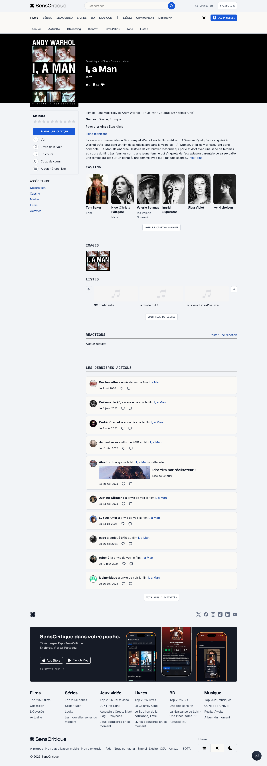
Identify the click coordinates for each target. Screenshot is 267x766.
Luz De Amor (108, 518)
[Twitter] (198, 615)
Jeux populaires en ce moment (115, 724)
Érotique (115, 119)
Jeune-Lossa (108, 442)
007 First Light (110, 706)
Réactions (95, 334)
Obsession (37, 706)
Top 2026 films (40, 700)
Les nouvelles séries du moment (81, 720)
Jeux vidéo (111, 692)
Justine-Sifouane (111, 498)
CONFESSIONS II (216, 706)
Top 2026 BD (178, 700)
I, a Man (125, 61)
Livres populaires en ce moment (151, 724)
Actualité (36, 717)
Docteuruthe (108, 382)
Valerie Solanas (148, 207)
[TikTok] (220, 615)
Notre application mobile (62, 748)
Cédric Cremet (109, 422)
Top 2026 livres (145, 700)
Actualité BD (178, 722)
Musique (212, 692)
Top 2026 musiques (217, 700)
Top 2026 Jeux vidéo (114, 700)
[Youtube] (235, 615)
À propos (36, 748)
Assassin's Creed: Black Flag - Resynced (116, 714)
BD (172, 692)
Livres (141, 692)
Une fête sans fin (181, 706)
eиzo (102, 537)
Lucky (69, 711)
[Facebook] (206, 615)
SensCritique (93, 61)
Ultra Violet (196, 207)
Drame (114, 61)
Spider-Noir (73, 706)
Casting (93, 167)
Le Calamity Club (146, 706)
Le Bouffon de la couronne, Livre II (147, 714)
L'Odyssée (37, 711)
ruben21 (104, 557)
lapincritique (108, 577)
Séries (71, 692)
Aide (109, 748)
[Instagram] (213, 615)
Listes (92, 279)
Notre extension (92, 748)
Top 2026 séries (76, 700)
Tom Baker (93, 207)
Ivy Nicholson (223, 207)
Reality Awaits (213, 711)
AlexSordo (106, 462)
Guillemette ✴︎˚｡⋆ (111, 402)
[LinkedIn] (227, 615)
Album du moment (217, 717)
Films (105, 61)
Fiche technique (97, 134)
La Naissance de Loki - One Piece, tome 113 (185, 714)
